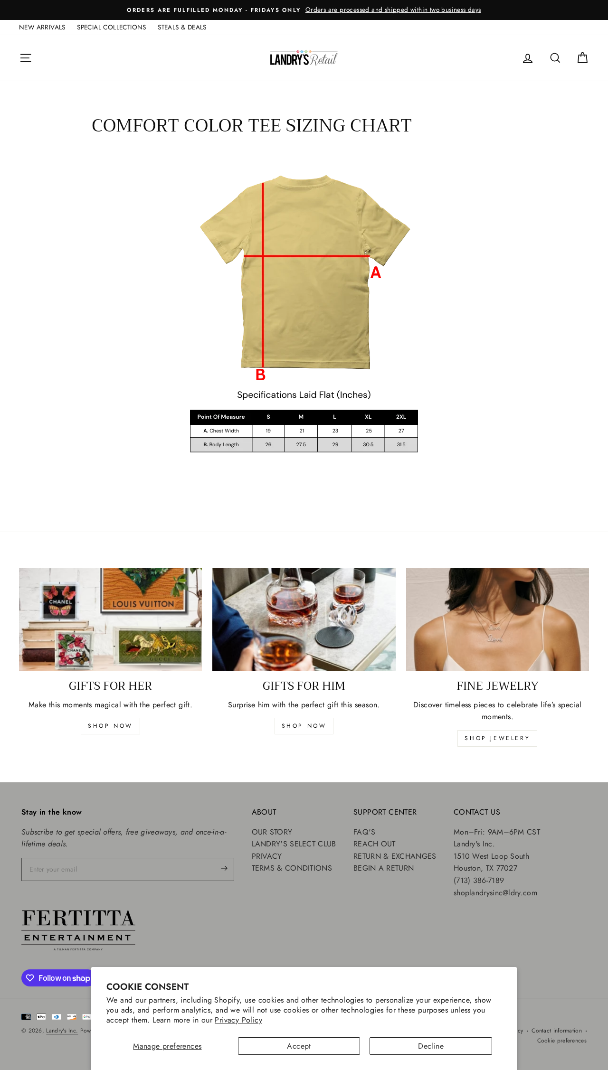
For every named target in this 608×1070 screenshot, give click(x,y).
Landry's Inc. (62, 1030)
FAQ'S (364, 831)
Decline (431, 1046)
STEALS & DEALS (182, 27)
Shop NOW (304, 726)
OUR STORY (272, 831)
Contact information (557, 1030)
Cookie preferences (562, 1040)
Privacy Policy (238, 1019)
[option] (304, 10)
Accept (299, 1046)
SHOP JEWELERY (497, 738)
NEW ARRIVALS (42, 27)
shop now (110, 726)
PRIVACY (267, 856)
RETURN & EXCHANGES (394, 856)
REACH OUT (374, 843)
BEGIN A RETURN (383, 868)
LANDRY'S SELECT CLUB (294, 843)
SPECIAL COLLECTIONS (111, 27)
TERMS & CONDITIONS (292, 868)
